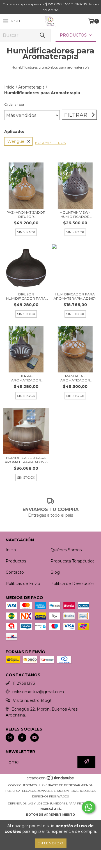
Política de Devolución (72, 583)
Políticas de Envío (23, 583)
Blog (55, 572)
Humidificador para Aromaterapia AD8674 (75, 296)
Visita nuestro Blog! (32, 700)
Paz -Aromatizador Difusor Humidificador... (25, 214)
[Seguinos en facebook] (22, 737)
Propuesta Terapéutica (72, 561)
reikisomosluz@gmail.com (38, 691)
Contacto (15, 572)
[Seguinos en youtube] (34, 737)
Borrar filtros (50, 143)
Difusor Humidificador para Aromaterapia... (26, 296)
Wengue (15, 141)
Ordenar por (14, 104)
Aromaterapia (31, 87)
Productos (16, 561)
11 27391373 (23, 683)
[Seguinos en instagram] (10, 737)
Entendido (51, 843)
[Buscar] (42, 35)
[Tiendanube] (50, 779)
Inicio (9, 87)
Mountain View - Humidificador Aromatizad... (75, 214)
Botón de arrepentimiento (50, 815)
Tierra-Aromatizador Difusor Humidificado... (26, 378)
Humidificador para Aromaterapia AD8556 (26, 460)
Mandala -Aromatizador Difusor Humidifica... (75, 378)
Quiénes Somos (66, 549)
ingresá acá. (51, 809)
